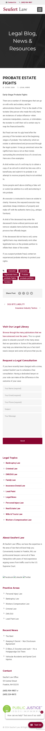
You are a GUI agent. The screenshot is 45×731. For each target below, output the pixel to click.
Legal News (25, 87)
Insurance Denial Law (15, 486)
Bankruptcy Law (13, 463)
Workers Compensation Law (18, 520)
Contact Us (12, 2)
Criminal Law (11, 469)
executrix (24, 271)
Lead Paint (10, 491)
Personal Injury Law (15, 503)
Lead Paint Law (12, 619)
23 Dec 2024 (10, 87)
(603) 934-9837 (26, 2)
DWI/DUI (9, 614)
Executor (12, 271)
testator (7, 282)
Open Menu (39, 9)
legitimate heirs (10, 274)
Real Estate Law (13, 508)
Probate (25, 274)
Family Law (11, 480)
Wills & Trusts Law (14, 514)
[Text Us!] (35, 726)
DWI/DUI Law (11, 474)
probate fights (10, 278)
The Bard (9, 636)
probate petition (27, 278)
